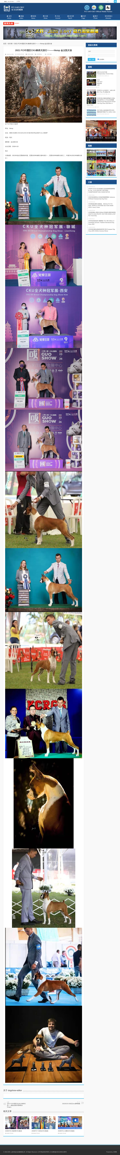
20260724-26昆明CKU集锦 (13, 1131)
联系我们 (108, 17)
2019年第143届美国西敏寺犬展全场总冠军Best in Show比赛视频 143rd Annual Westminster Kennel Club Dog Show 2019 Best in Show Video (101, 102)
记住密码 (101, 59)
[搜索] (115, 1)
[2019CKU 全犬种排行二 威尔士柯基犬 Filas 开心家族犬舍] (91, 93)
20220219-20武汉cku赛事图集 (71, 1103)
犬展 (46, 17)
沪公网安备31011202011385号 (58, 1152)
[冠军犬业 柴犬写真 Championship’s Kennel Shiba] (91, 74)
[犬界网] (19, 8)
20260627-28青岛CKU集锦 (23, 23)
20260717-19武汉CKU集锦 (40, 1131)
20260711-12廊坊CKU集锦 (66, 1131)
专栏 (83, 17)
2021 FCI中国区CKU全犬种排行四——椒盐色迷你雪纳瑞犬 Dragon (16, 1105)
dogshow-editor (10, 54)
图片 (96, 17)
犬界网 (18, 1)
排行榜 (71, 17)
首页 (9, 17)
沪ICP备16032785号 (43, 1152)
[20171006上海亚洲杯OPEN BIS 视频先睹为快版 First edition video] (91, 112)
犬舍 (58, 17)
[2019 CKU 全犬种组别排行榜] (91, 82)
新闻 (33, 17)
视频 (21, 17)
